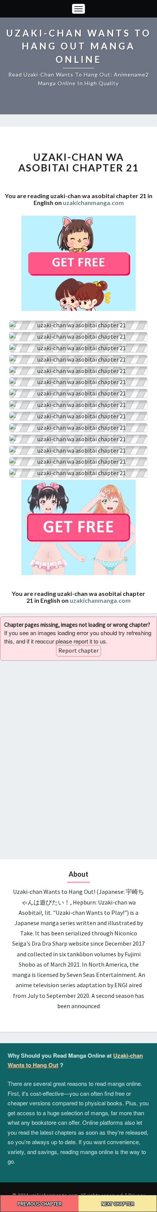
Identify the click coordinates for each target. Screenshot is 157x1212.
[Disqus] (78, 758)
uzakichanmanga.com (93, 202)
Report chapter (78, 650)
